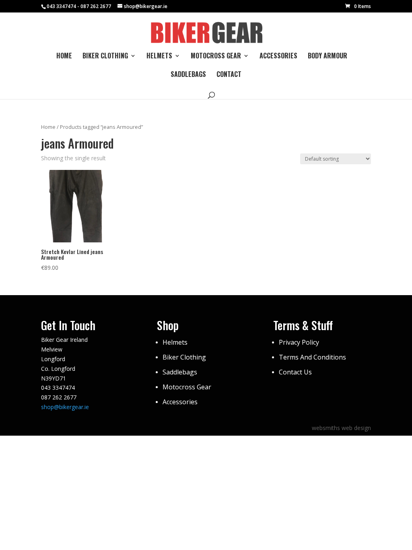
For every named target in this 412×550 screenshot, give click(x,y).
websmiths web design (341, 428)
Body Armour (327, 56)
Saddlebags (188, 75)
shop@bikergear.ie (65, 407)
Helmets (159, 56)
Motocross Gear (216, 56)
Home (64, 56)
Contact (228, 75)
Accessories (278, 56)
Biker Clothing (105, 56)
